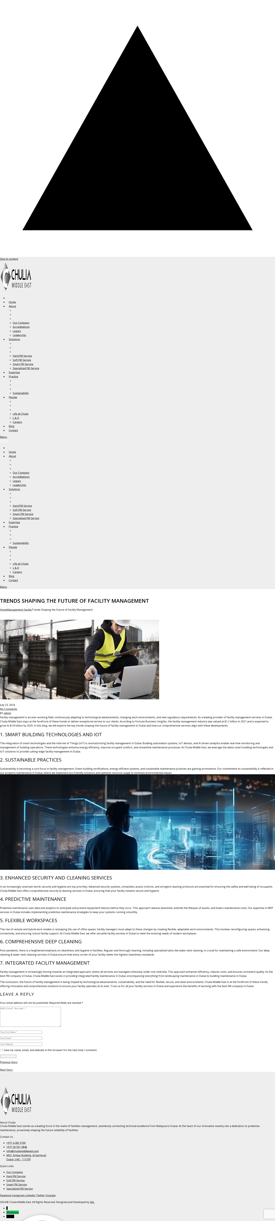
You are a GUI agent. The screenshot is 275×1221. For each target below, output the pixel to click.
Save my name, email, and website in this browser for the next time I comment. (50, 1050)
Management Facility (19, 609)
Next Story (6, 1070)
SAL (92, 1202)
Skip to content (9, 259)
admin (7, 713)
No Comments (8, 709)
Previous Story (9, 1062)
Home (3, 609)
